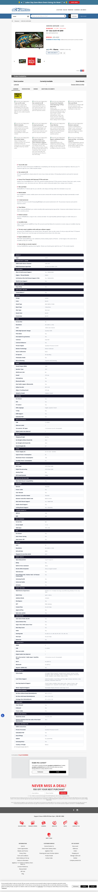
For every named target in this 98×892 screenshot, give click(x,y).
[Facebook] (73, 810)
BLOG (65, 826)
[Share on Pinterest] (83, 71)
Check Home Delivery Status (49, 848)
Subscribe (63, 793)
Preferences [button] (4, 888)
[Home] (12, 21)
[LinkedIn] (81, 810)
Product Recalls (49, 855)
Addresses (75, 848)
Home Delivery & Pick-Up (22, 858)
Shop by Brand (22, 869)
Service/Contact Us (49, 846)
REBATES (54, 826)
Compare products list (75, 860)
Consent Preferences (23, 866)
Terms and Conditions (22, 855)
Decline (84, 886)
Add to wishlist (61, 53)
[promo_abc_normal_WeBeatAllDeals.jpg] (31, 64)
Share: (78, 70)
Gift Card (23, 871)
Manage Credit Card (75, 855)
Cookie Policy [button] (40, 886)
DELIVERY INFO (22, 826)
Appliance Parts (49, 851)
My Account (83, 16)
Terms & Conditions (80, 803)
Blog (23, 873)
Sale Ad (23, 846)
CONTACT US (76, 826)
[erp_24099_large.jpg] (29, 40)
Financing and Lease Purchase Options (49, 853)
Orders (75, 851)
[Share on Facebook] (81, 71)
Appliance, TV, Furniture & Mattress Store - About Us (22, 863)
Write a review (63, 28)
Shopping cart (75, 853)
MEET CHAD (49, 838)
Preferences (76, 886)
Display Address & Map (77, 84)
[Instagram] (77, 810)
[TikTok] (84, 810)
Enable (57, 771)
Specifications (26, 89)
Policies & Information (22, 860)
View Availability (53, 52)
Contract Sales (49, 858)
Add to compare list (64, 53)
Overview (15, 89)
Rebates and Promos (23, 851)
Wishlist (75, 858)
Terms (50, 799)
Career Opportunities (23, 848)
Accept (92, 886)
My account (75, 846)
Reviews (36, 89)
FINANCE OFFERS (32, 826)
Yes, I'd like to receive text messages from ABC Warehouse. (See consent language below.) (49, 795)
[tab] (15, 89)
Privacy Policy (22, 853)
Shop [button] (14, 16)
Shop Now (74, 2)
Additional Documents (48, 89)
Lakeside (16, 84)
